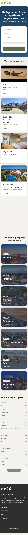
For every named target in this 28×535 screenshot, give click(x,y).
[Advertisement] (14, 216)
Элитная (4, 518)
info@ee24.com (4, 510)
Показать (14, 49)
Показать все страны (14, 470)
